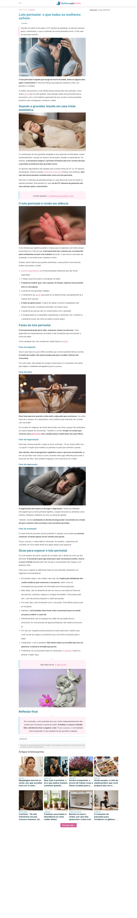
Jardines (72, 778)
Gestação (32, 10)
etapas (65, 341)
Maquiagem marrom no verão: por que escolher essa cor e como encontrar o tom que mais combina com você (30, 783)
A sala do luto (60, 665)
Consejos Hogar (75, 812)
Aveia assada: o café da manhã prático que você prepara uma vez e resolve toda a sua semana (106, 783)
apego (38, 295)
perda (27, 94)
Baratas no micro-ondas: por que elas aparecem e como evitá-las (81, 817)
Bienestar (47, 778)
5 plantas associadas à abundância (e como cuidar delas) (55, 817)
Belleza (21, 778)
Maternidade (23, 10)
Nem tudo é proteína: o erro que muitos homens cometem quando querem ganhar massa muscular (56, 783)
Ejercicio (97, 812)
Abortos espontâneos (30, 271)
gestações (36, 434)
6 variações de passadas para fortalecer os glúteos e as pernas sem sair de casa (105, 817)
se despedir (66, 651)
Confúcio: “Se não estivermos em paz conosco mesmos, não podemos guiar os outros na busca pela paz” (30, 817)
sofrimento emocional (53, 172)
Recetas (97, 778)
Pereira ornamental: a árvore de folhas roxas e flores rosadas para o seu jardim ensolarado (81, 783)
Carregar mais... (68, 825)
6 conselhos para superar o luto (60, 196)
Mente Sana (23, 812)
